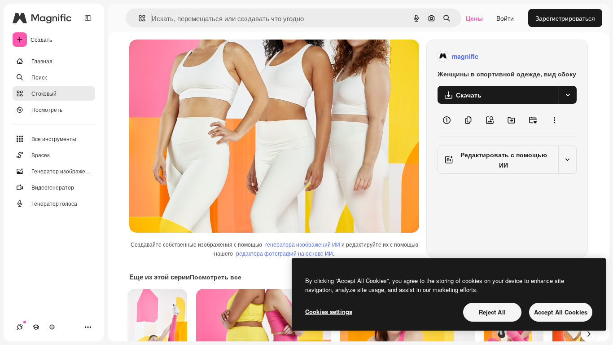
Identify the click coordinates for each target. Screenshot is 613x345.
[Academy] (36, 327)
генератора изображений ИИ (302, 244)
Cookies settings (328, 311)
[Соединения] (20, 327)
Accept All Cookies (560, 312)
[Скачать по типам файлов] (568, 95)
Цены (474, 17)
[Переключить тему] (52, 327)
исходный (189, 56)
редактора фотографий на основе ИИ (284, 253)
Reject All (492, 312)
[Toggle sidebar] (88, 18)
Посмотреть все (215, 276)
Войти (505, 17)
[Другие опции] (554, 120)
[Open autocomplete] (138, 18)
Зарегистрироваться (565, 17)
